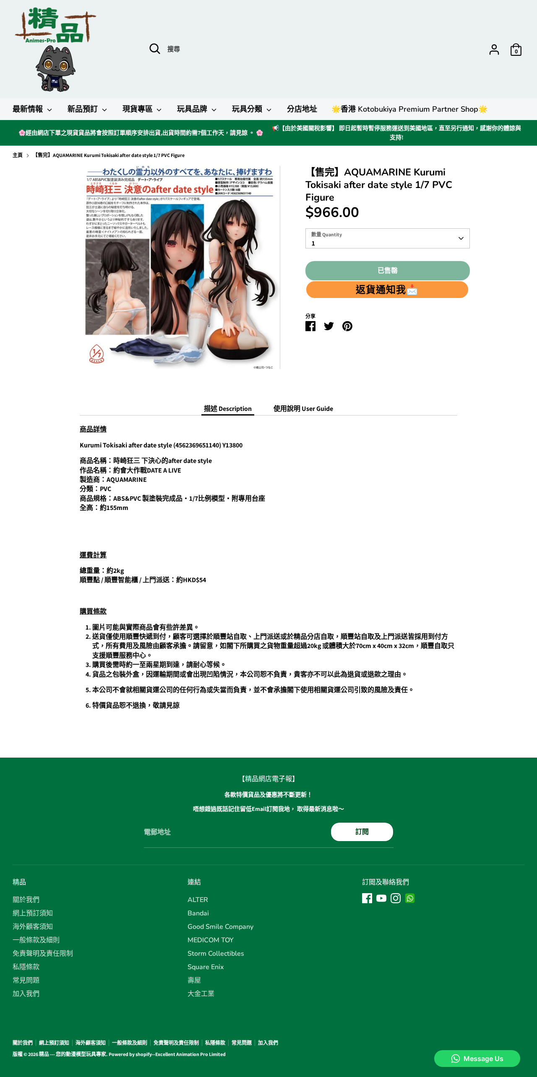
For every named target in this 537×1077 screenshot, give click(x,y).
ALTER (198, 899)
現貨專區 (139, 109)
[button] (387, 289)
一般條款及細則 (36, 940)
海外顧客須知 (33, 926)
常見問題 (26, 980)
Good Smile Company (220, 926)
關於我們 (26, 899)
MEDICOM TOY (211, 940)
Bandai (198, 913)
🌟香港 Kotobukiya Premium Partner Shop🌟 (409, 109)
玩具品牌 (193, 109)
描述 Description (228, 408)
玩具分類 (248, 109)
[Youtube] (381, 898)
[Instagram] (396, 898)
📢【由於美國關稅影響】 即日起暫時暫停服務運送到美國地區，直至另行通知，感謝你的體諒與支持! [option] (396, 132)
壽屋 (194, 980)
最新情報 (29, 109)
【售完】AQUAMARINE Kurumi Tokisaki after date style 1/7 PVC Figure (109, 155)
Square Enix (206, 967)
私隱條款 (26, 967)
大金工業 (201, 994)
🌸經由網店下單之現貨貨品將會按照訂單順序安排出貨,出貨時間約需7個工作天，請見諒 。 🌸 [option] (140, 132)
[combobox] (387, 238)
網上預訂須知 (33, 913)
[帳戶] (494, 49)
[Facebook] (367, 898)
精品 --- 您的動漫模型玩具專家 (72, 1054)
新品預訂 (84, 109)
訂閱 (362, 831)
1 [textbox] (313, 243)
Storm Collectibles (216, 953)
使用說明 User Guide (303, 408)
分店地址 (302, 109)
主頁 (18, 155)
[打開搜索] (154, 48)
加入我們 (26, 994)
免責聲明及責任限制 (43, 953)
